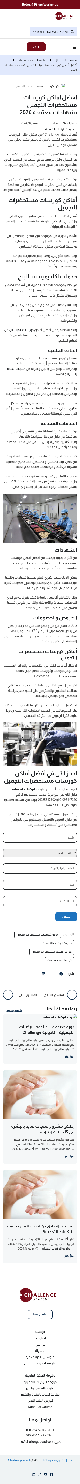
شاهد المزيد (14, 1010)
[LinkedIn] (43, 974)
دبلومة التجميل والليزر (40, 1388)
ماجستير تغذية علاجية (40, 1357)
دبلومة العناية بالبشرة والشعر (40, 1394)
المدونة (40, 1350)
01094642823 (35, 1435)
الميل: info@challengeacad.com (40, 1441)
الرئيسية (40, 1331)
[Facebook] (61, 974)
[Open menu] (75, 48)
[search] (72, 31)
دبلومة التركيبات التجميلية (32, 60)
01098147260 (35, 1430)
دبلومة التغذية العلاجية (40, 1375)
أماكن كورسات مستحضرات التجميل (37, 934)
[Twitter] (52, 974)
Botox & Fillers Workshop (40, 4)
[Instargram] (39, 1475)
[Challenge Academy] (67, 15)
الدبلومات (40, 1338)
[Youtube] (45, 1475)
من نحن (40, 1344)
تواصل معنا (40, 1314)
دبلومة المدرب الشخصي (40, 1363)
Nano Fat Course (40, 1407)
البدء (36, 47)
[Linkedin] (33, 1475)
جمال (58, 60)
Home (73, 60)
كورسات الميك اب (21, 330)
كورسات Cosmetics (59, 960)
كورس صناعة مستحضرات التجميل (52, 951)
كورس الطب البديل (40, 1400)
